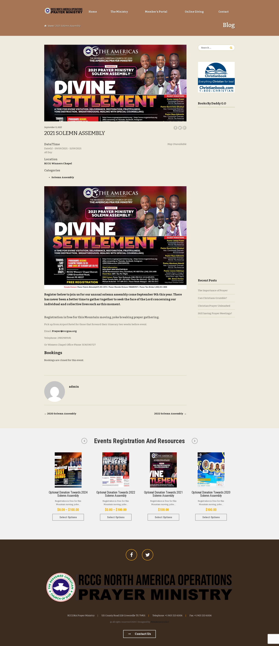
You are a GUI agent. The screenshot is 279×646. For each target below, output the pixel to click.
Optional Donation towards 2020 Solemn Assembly (211, 494)
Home (93, 11)
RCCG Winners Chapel (58, 163)
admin (74, 386)
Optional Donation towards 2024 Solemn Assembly (68, 494)
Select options (68, 517)
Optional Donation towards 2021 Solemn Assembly (163, 494)
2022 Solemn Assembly (170, 413)
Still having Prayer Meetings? (215, 313)
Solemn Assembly (63, 177)
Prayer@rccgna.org (64, 331)
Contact (223, 11)
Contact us (142, 634)
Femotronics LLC (160, 622)
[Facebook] (131, 554)
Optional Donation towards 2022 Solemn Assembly (115, 494)
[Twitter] (147, 554)
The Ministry (119, 11)
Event (51, 26)
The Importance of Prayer (213, 290)
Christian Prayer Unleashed (214, 305)
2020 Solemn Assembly (60, 413)
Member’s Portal (156, 11)
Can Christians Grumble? (212, 298)
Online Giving (194, 11)
